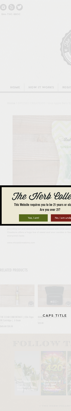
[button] (33, 218)
